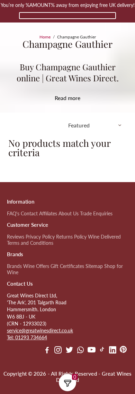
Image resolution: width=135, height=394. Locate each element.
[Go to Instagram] (58, 351)
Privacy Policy (40, 237)
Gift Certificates (67, 266)
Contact (29, 213)
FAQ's (13, 213)
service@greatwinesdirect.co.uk (40, 330)
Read (60, 98)
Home (45, 36)
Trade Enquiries (96, 213)
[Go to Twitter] (69, 351)
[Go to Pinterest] (123, 351)
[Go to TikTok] (102, 351)
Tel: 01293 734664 (27, 337)
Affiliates (48, 213)
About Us (68, 213)
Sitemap (94, 266)
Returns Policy (71, 237)
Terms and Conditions (30, 243)
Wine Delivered (104, 237)
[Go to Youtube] (91, 351)
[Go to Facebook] (47, 351)
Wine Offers (36, 266)
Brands (14, 266)
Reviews (15, 237)
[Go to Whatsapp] (80, 351)
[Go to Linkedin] (112, 351)
